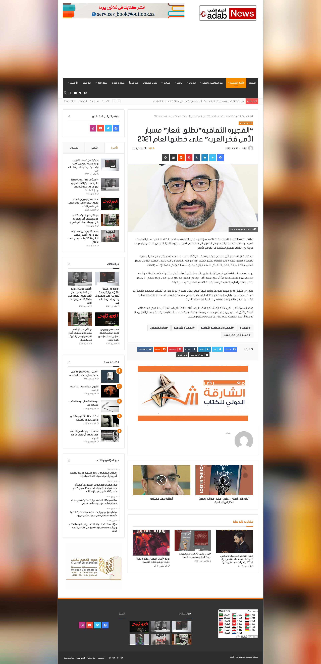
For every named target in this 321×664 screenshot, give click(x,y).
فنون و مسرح (118, 83)
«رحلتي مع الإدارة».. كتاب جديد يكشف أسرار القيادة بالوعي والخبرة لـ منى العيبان (84, 219)
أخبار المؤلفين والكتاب (212, 83)
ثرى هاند (234, 657)
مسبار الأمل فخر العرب (236, 335)
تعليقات (73, 147)
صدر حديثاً (133, 83)
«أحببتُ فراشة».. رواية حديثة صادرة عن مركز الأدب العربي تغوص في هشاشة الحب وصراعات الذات (80, 296)
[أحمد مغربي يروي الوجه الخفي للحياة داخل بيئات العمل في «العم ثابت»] (110, 204)
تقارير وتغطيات (150, 83)
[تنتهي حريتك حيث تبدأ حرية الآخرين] (110, 391)
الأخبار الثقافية (237, 83)
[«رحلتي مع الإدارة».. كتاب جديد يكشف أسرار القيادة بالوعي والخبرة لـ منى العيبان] (110, 220)
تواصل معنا (69, 101)
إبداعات (192, 83)
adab (244, 148)
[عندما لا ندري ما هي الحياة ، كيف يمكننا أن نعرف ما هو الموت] (110, 436)
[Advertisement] (160, 52)
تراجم (179, 83)
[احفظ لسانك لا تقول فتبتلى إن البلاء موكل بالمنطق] (110, 421)
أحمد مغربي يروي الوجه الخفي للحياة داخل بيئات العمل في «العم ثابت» (209, 101)
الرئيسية (252, 83)
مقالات (167, 83)
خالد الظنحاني (158, 327)
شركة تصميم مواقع (248, 657)
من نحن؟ (94, 101)
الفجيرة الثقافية (183, 327)
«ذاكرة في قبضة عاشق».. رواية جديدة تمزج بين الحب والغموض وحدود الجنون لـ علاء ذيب (107, 296)
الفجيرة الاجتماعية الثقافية (216, 327)
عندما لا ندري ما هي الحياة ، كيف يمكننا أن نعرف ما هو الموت (84, 434)
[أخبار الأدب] (227, 13)
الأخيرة (114, 147)
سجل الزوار (102, 83)
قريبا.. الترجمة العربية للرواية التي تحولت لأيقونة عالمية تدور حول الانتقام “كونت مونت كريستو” (236, 559)
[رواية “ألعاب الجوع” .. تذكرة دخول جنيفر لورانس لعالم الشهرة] (151, 543)
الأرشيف (74, 83)
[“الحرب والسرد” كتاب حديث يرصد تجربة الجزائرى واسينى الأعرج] (193, 540)
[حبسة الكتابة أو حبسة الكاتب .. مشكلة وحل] (110, 406)
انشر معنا (87, 83)
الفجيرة (244, 327)
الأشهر (94, 147)
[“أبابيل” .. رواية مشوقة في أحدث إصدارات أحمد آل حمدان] (110, 376)
